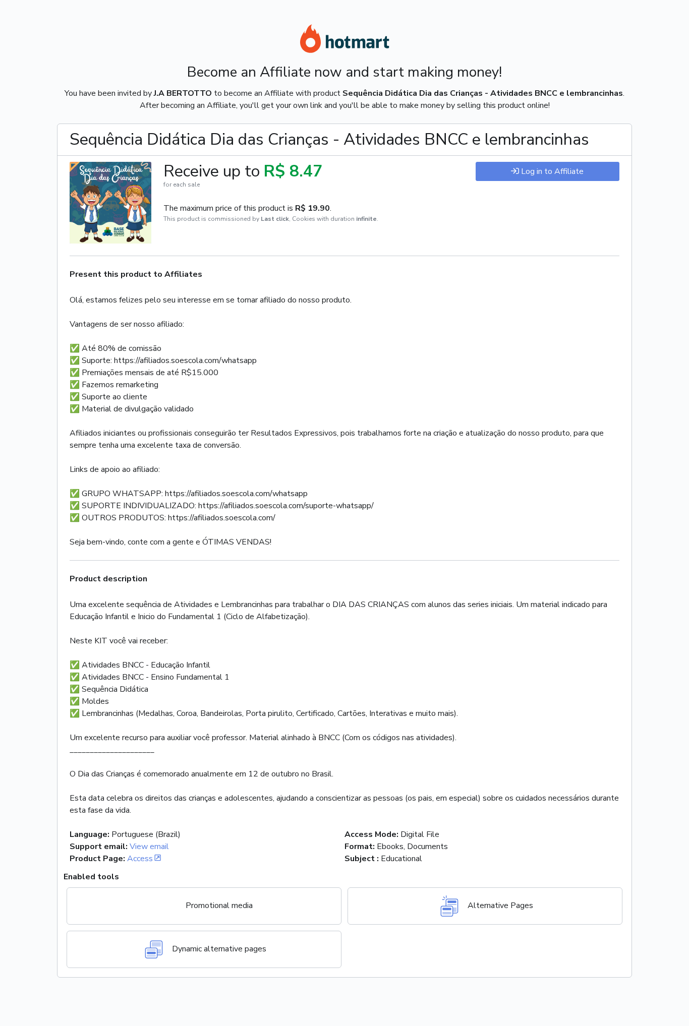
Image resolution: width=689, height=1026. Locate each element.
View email (149, 846)
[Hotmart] (344, 40)
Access (140, 858)
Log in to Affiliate (552, 171)
